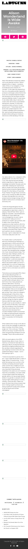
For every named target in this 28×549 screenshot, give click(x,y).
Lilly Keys (12, 69)
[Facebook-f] (11, 546)
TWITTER (14, 504)
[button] (5, 37)
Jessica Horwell (17, 66)
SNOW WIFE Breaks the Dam (11, 512)
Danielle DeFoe (17, 60)
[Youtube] (17, 546)
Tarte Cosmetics (18, 71)
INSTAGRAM (8, 502)
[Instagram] (14, 546)
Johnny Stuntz (15, 74)
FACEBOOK (18, 502)
